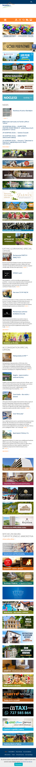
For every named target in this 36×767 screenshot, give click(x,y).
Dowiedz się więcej (26, 761)
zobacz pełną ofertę (8, 539)
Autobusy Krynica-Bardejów (22, 110)
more (5, 118)
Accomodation (27, 751)
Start (6, 751)
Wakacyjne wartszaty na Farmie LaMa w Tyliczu (15, 122)
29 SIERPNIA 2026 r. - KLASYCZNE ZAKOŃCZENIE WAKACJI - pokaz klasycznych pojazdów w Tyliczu (17, 127)
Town (13, 754)
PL (31, 2)
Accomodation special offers (15, 348)
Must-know (19, 751)
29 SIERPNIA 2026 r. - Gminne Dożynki (15, 133)
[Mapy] (16, 19)
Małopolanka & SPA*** (20, 356)
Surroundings (29, 754)
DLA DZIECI (12, 751)
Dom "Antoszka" (18, 414)
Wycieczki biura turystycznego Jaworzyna (17, 535)
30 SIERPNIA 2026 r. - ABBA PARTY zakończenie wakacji (14, 136)
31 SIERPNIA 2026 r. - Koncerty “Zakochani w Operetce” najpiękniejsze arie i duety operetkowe (17, 142)
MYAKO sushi (17, 273)
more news (5, 147)
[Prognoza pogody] (20, 19)
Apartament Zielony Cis (21, 433)
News (5, 105)
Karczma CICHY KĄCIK (20, 292)
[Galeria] (31, 19)
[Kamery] (27, 19)
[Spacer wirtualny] (23, 19)
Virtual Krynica (20, 754)
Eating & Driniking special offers (17, 249)
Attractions (8, 754)
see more (5, 329)
